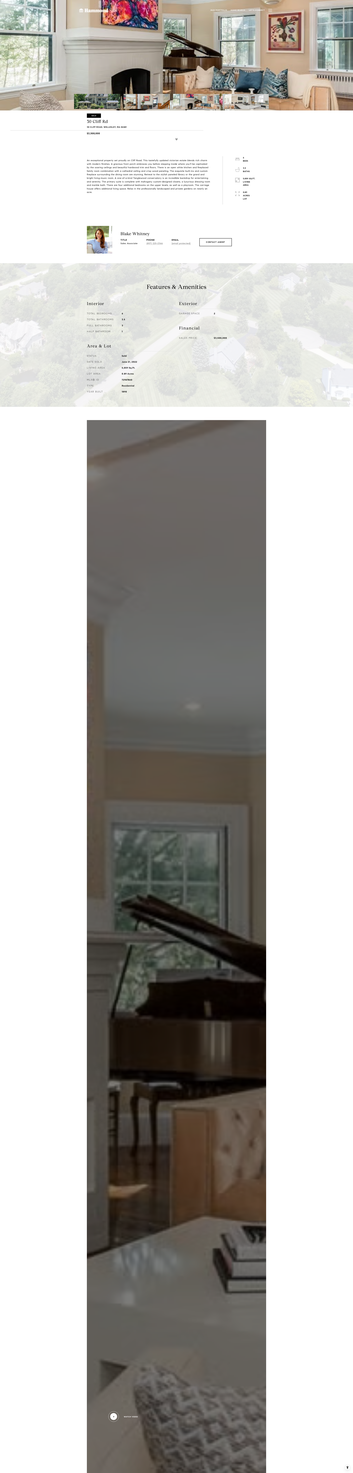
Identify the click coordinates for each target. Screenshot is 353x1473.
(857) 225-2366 (154, 243)
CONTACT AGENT (215, 242)
